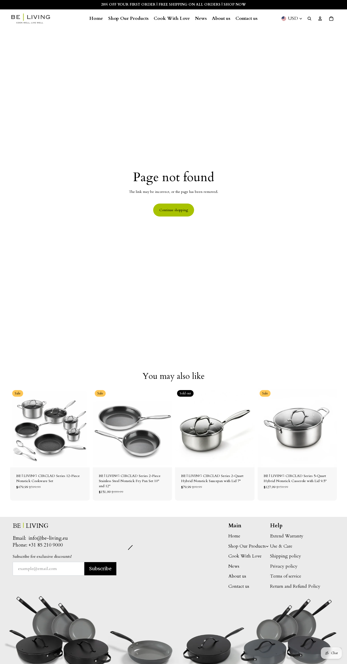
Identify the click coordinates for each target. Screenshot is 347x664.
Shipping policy (285, 556)
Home (234, 536)
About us (237, 576)
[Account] (320, 18)
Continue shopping (173, 210)
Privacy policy (283, 566)
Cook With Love (245, 556)
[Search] (309, 18)
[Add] (81, 459)
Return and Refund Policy (295, 586)
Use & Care (281, 546)
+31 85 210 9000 (45, 545)
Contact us (238, 586)
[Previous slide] (17, 427)
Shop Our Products (247, 546)
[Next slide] (82, 427)
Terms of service (285, 576)
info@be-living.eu (48, 538)
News (233, 566)
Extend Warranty (286, 536)
